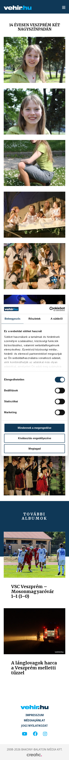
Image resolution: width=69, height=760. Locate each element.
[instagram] (45, 734)
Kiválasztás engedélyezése (34, 438)
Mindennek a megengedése (34, 427)
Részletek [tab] (34, 318)
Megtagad (34, 448)
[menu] (63, 7)
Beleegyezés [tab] (12, 318)
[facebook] (35, 734)
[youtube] (24, 734)
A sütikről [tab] (57, 318)
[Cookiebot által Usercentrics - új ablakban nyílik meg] (49, 309)
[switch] (60, 390)
